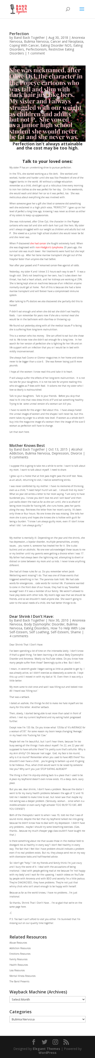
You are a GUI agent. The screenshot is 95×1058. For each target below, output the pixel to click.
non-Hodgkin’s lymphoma (49, 247)
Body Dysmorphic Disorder (44, 624)
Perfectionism (36, 49)
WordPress (47, 1052)
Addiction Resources (20, 948)
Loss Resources (17, 970)
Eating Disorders (36, 628)
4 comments (18, 636)
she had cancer (38, 243)
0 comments (18, 457)
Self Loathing (39, 632)
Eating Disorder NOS (56, 45)
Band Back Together (29, 37)
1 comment (36, 53)
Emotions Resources (19, 953)
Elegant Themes (46, 1048)
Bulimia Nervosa (36, 41)
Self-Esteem (60, 632)
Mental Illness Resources (22, 975)
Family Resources (18, 959)
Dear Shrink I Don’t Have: (31, 616)
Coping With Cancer (24, 45)
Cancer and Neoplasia (66, 41)
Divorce (76, 453)
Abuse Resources (18, 942)
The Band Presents (19, 981)
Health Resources (18, 964)
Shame (76, 632)
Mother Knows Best (27, 445)
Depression (60, 453)
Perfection (19, 33)
